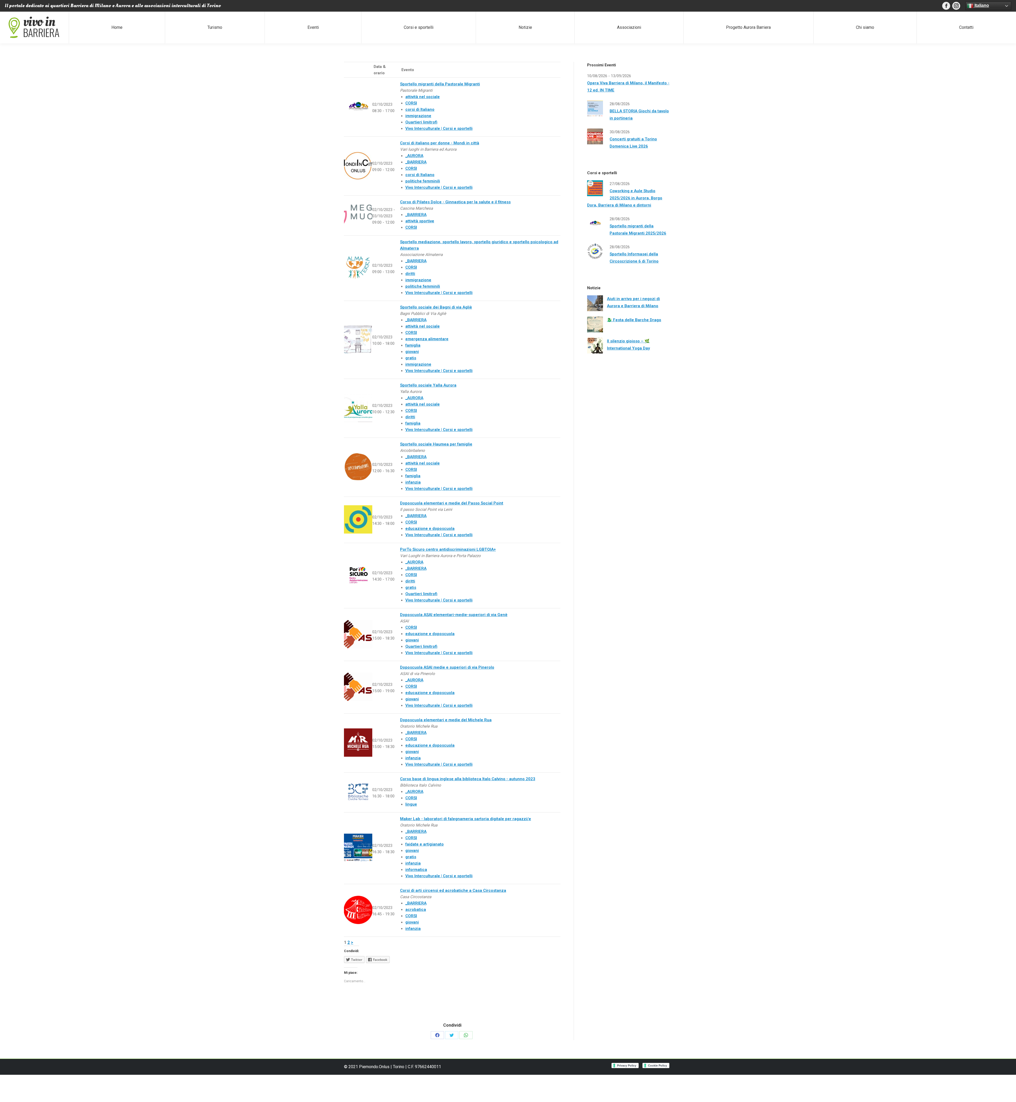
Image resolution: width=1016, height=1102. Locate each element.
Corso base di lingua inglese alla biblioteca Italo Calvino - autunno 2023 (467, 779)
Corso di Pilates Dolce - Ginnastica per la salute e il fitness (455, 202)
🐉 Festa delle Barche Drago (634, 320)
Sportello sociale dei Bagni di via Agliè (436, 307)
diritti (410, 273)
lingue (411, 804)
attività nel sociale (422, 96)
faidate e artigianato (424, 844)
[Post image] (595, 303)
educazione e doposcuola (430, 528)
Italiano (981, 5)
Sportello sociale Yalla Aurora (428, 385)
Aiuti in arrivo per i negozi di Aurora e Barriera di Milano (633, 302)
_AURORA (414, 155)
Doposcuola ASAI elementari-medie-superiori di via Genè (453, 614)
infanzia (413, 482)
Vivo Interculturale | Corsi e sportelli (439, 128)
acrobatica (415, 909)
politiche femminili (422, 181)
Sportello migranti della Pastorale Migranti (440, 84)
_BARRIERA (416, 162)
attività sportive (419, 221)
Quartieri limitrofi (421, 122)
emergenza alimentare (426, 339)
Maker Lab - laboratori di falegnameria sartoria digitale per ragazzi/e (465, 818)
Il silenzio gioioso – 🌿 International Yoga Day (628, 345)
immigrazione (418, 115)
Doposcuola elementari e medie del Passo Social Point (451, 503)
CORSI (411, 103)
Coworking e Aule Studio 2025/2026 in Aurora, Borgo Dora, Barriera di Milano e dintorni (624, 198)
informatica (416, 869)
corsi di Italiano (419, 109)
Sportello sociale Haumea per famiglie (436, 444)
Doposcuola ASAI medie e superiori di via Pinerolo (447, 667)
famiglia (412, 345)
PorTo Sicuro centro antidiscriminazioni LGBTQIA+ (448, 549)
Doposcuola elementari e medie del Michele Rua (446, 720)
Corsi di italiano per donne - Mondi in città (439, 143)
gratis (410, 358)
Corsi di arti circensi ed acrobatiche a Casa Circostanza (453, 890)
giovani (412, 351)
